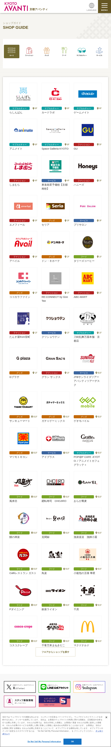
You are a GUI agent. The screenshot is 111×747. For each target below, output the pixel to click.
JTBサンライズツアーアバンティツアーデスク (87, 358)
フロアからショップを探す (55, 652)
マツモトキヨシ (23, 438)
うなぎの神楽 (23, 518)
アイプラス (55, 438)
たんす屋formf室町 (23, 318)
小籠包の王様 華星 (87, 554)
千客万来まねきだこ (55, 627)
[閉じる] (106, 717)
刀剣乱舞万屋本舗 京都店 (87, 318)
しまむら (23, 166)
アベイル (23, 242)
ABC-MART (87, 278)
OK (72, 741)
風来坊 (23, 482)
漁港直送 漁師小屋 (87, 518)
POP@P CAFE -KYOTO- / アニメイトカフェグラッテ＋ (87, 438)
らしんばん (23, 94)
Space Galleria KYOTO (55, 130)
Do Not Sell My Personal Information (44, 741)
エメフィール (23, 206)
